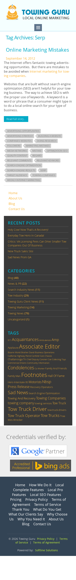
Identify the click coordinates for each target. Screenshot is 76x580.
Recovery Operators (41, 387)
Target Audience (17, 175)
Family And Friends (56, 368)
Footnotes (34, 375)
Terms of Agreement (46, 542)
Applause (13, 347)
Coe (49, 359)
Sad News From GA (19, 257)
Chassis (48, 356)
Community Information (38, 363)
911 (9, 340)
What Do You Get (47, 509)
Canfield (35, 356)
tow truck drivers (57, 410)
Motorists (35, 382)
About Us (15, 198)
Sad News (18, 392)
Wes (10, 420)
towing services (43, 403)
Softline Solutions (46, 550)
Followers (13, 145)
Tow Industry (15, 295)
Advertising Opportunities (23, 131)
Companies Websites (19, 141)
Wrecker (18, 420)
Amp (55, 339)
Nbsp (46, 381)
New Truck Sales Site (20, 251)
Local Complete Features (38, 487)
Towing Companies (44, 175)
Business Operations (44, 352)
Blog (12, 204)
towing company (21, 403)
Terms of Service (47, 504)
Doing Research (46, 141)
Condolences (21, 367)
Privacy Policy (36, 499)
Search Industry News (21, 289)
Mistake (37, 150)
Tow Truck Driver (27, 408)
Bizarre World (14, 352)
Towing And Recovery (21, 398)
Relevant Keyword (48, 160)
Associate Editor (39, 346)
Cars (42, 356)
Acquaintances (25, 339)
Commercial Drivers (17, 363)
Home (13, 193)
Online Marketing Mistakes (37, 49)
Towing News (16, 313)
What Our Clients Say (26, 514)
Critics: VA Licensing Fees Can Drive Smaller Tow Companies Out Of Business (37, 243)
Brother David (27, 352)
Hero (10, 382)
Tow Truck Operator (24, 415)
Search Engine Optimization (24, 165)
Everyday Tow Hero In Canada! (26, 235)
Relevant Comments (19, 160)
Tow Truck (59, 403)
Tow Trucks (50, 415)
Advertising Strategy (20, 136)
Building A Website (49, 136)
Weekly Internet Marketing (23, 180)
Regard (37, 155)
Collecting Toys (59, 359)
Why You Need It (31, 519)
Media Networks (17, 150)
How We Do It (40, 485)
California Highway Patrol (19, 356)
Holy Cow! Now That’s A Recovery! (28, 229)
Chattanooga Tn (17, 359)
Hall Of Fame (56, 376)
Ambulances (45, 340)
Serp (43, 170)
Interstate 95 (21, 382)
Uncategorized (16, 319)
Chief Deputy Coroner (37, 359)
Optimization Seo (57, 150)
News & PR (14, 283)
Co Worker (40, 368)
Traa (62, 416)
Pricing (15, 499)
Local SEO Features (45, 494)
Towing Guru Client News (23, 301)
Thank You (20, 509)
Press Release (19, 386)
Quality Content (17, 155)
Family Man (14, 376)
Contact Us (17, 209)
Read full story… (16, 119)
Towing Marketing (18, 307)
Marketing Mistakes (38, 145)
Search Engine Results (21, 170)
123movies (8, 558)
